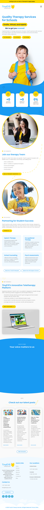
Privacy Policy (35, 507)
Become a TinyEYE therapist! (12, 270)
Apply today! (31, 1)
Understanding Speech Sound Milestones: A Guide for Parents (21, 420)
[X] (6, 496)
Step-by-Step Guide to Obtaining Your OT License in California (35, 420)
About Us (18, 472)
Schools (17, 468)
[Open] (41, 7)
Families (17, 470)
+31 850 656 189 (33, 479)
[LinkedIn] (9, 496)
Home (17, 466)
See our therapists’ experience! (11, 173)
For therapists (7, 37)
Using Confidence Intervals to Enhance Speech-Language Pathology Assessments (7, 422)
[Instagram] (12, 496)
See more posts (22, 451)
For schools (17, 37)
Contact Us (18, 476)
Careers (17, 474)
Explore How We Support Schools (31, 270)
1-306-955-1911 (33, 474)
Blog (17, 478)
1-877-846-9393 (33, 469)
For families (26, 37)
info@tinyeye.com (6, 487)
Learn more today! (8, 306)
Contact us (6, 230)
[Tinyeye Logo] (8, 6)
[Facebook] (3, 496)
